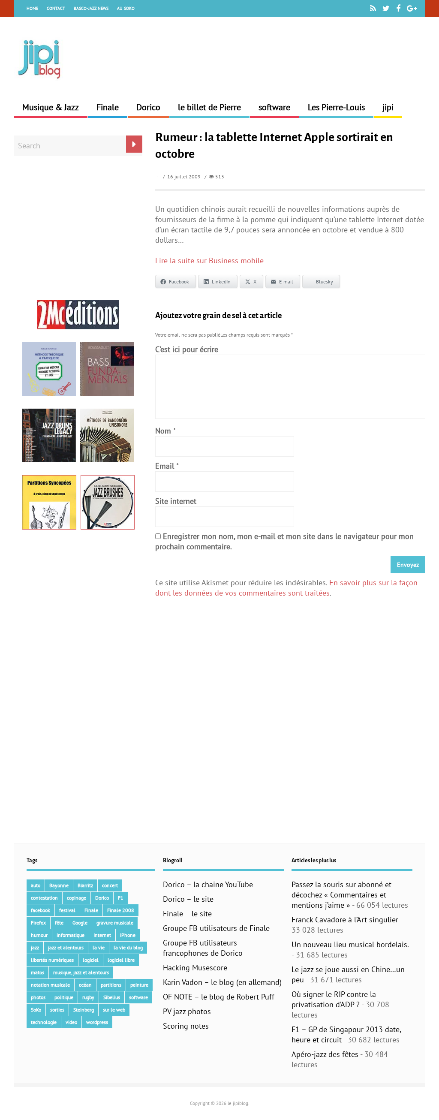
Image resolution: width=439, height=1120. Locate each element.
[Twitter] (386, 8)
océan (85, 985)
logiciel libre (121, 960)
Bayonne (59, 885)
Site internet (175, 501)
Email (164, 466)
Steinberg (83, 1009)
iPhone (127, 935)
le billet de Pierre (209, 107)
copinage (76, 897)
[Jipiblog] (39, 83)
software (274, 107)
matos (37, 972)
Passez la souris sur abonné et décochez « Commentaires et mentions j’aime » (341, 894)
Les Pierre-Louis (336, 107)
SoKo (36, 1009)
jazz (35, 947)
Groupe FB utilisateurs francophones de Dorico (203, 948)
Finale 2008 (120, 910)
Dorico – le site (188, 899)
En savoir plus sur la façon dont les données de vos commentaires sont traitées (286, 588)
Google (79, 922)
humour (39, 935)
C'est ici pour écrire (186, 349)
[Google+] (412, 8)
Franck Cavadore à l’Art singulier (345, 919)
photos (38, 997)
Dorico (148, 107)
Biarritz (85, 885)
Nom (163, 431)
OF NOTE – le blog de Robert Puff (218, 997)
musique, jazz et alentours (81, 972)
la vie (99, 947)
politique (63, 997)
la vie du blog (128, 947)
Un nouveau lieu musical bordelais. (350, 944)
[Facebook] (398, 8)
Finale (107, 107)
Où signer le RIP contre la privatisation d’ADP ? (334, 999)
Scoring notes (186, 1026)
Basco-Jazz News (91, 8)
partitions (111, 985)
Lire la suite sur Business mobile (209, 260)
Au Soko (126, 8)
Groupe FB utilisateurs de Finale (216, 928)
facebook (40, 910)
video (71, 1022)
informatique (70, 935)
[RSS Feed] (373, 8)
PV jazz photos (187, 1011)
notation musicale (50, 985)
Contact (56, 8)
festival (67, 910)
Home (32, 8)
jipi (388, 107)
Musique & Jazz (50, 107)
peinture (139, 985)
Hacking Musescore (195, 967)
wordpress (97, 1022)
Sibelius (111, 997)
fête (59, 922)
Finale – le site (187, 913)
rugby (88, 997)
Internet (102, 935)
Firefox (38, 922)
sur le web (114, 1009)
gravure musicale (114, 922)
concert (110, 885)
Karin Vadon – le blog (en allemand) (222, 982)
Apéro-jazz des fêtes (325, 1054)
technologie (44, 1022)
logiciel (91, 960)
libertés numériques (52, 960)
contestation (44, 897)
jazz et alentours (66, 947)
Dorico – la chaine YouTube (208, 884)
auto (35, 885)
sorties (57, 1009)
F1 (120, 897)
